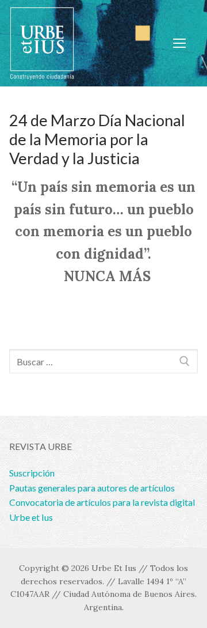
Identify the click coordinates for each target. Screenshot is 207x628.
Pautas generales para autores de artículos (92, 487)
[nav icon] (179, 43)
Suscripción (32, 472)
